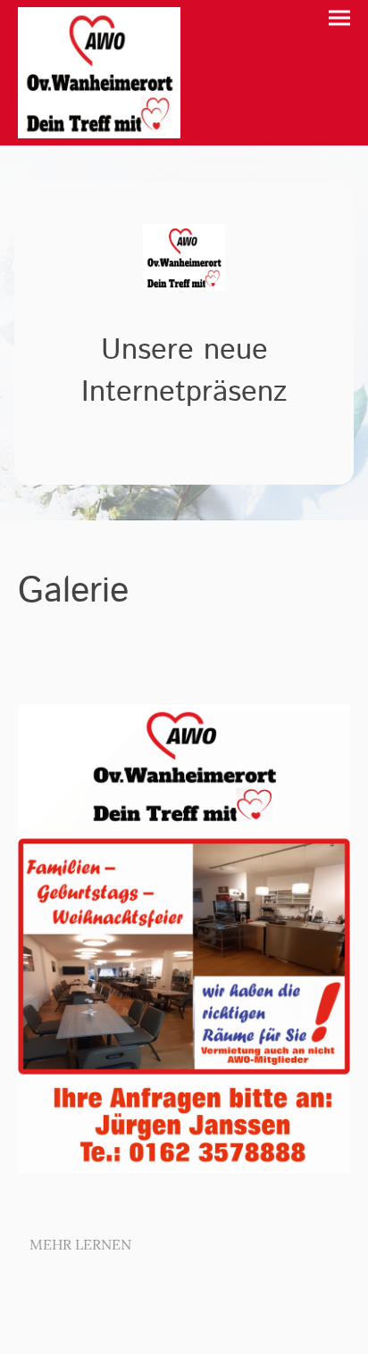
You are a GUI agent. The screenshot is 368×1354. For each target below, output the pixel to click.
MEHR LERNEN (80, 1244)
